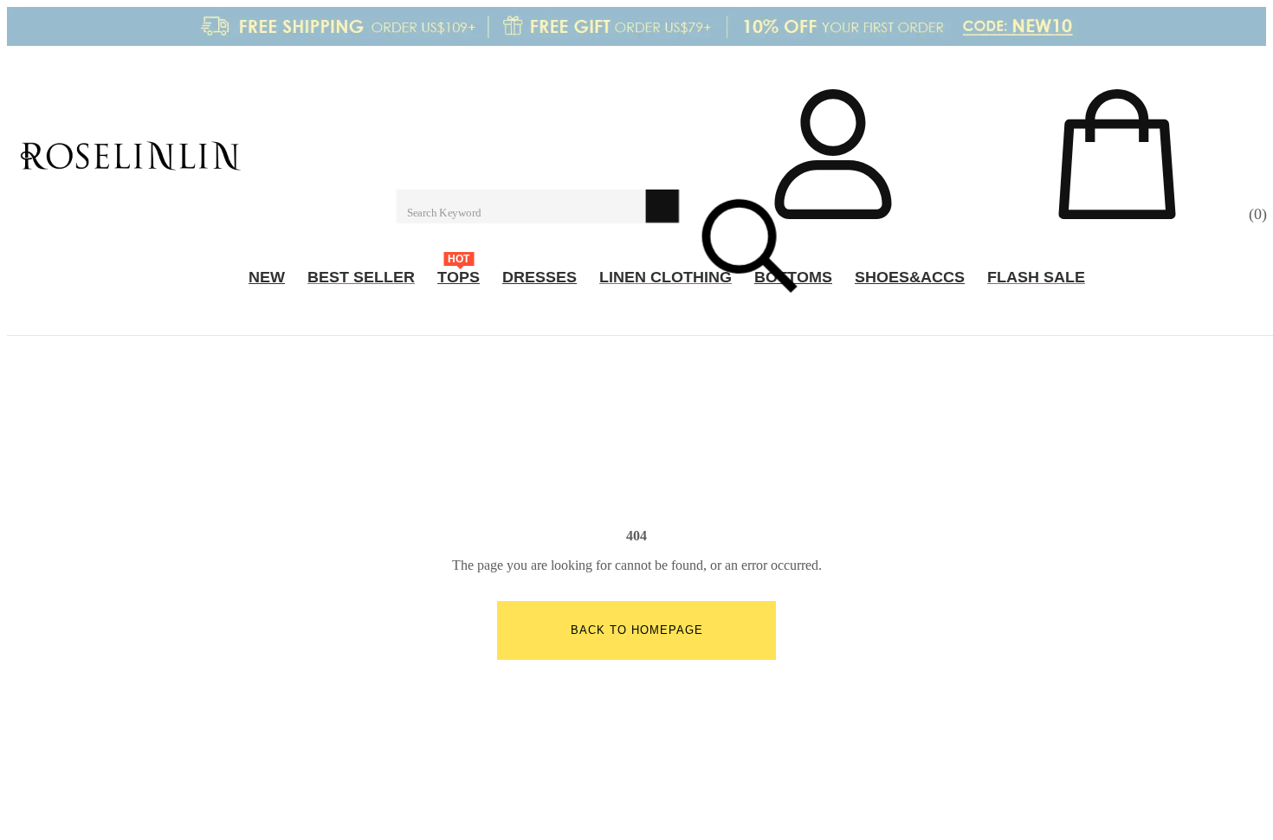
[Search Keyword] (521, 206)
